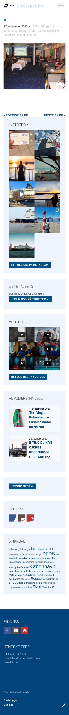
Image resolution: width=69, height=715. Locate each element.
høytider (22, 558)
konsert (53, 562)
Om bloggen (11, 700)
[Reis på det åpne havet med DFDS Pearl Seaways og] (21, 245)
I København (34, 558)
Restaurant (39, 578)
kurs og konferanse (18, 567)
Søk (61, 5)
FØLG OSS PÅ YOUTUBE (30, 376)
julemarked (28, 562)
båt (46, 549)
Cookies (8, 704)
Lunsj (57, 571)
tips (30, 587)
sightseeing (29, 582)
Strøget (24, 587)
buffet (41, 549)
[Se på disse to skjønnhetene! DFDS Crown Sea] (21, 220)
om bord (38, 575)
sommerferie (42, 583)
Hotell (13, 558)
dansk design (35, 554)
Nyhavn (27, 575)
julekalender (15, 561)
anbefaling (14, 549)
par (22, 579)
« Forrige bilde (16, 115)
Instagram (21, 518)
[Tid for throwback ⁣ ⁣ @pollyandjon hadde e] (47, 194)
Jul (53, 558)
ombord (50, 575)
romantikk (53, 579)
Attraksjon (25, 549)
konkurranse (42, 561)
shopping (16, 582)
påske (27, 579)
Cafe (51, 549)
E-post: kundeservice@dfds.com (22, 658)
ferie (57, 555)
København (42, 566)
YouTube (30, 518)
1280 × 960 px (40, 26)
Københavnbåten (17, 571)
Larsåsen (49, 571)
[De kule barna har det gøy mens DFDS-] (47, 220)
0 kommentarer (26, 34)
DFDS (48, 553)
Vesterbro (46, 587)
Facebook (12, 518)
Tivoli (37, 586)
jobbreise (46, 558)
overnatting (14, 579)
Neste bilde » (54, 115)
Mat (11, 575)
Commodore (15, 554)
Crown (25, 554)
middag (18, 575)
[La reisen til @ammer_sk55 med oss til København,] (21, 143)
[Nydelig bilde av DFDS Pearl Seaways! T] (47, 168)
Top (61, 705)
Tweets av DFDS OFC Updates (26, 293)
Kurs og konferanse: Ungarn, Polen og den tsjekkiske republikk (33, 30)
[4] (34, 88)
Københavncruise (35, 571)
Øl (53, 587)
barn (35, 549)
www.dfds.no (11, 662)
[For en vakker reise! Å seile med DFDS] (21, 194)
